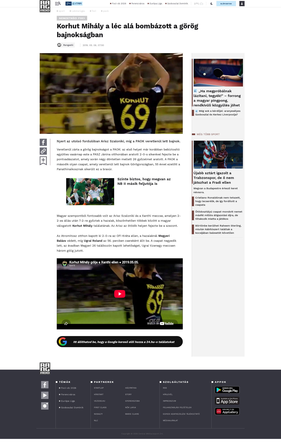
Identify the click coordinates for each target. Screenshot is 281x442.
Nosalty (98, 414)
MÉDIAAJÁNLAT (170, 420)
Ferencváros (137, 3)
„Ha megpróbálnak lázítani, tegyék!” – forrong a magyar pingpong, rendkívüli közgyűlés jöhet (217, 98)
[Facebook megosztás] (43, 142)
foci (94, 11)
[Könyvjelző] (43, 160)
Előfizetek (226, 4)
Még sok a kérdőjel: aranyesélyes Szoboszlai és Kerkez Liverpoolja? (217, 112)
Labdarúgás (78, 11)
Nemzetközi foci (72, 18)
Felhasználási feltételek (177, 407)
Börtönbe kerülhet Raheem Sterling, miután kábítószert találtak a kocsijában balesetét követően (218, 229)
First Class (100, 407)
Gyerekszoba (132, 401)
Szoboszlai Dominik (177, 3)
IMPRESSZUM (169, 401)
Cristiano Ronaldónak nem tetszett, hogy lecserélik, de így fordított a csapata (217, 201)
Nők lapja (130, 407)
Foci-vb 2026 (119, 3)
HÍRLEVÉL (168, 394)
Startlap (99, 388)
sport (62, 11)
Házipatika (130, 388)
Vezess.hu (99, 401)
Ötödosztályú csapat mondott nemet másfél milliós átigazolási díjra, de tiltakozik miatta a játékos (218, 215)
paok (106, 11)
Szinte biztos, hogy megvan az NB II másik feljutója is (144, 181)
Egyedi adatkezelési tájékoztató (181, 414)
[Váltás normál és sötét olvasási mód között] (212, 4)
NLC (96, 420)
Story (128, 394)
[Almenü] (58, 3)
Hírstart (98, 394)
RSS (165, 388)
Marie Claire (132, 414)
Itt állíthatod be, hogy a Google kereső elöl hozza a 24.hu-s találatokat (123, 342)
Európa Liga (156, 3)
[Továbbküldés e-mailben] (43, 151)
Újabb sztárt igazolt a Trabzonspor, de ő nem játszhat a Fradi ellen (214, 177)
